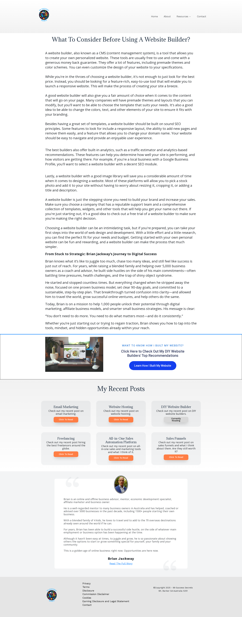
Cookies (86, 597)
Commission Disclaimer (95, 594)
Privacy (86, 583)
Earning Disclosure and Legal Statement (105, 601)
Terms (85, 587)
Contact (87, 605)
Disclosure (88, 590)
